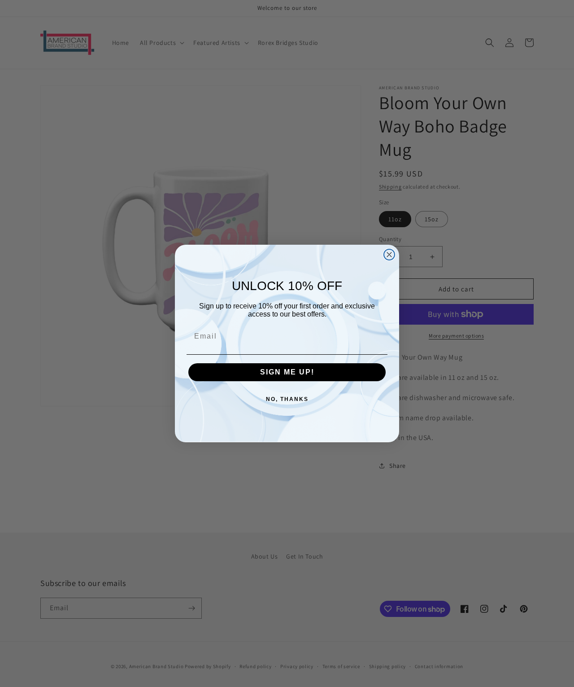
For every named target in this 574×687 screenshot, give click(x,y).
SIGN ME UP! (287, 372)
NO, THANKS (287, 399)
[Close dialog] (389, 254)
